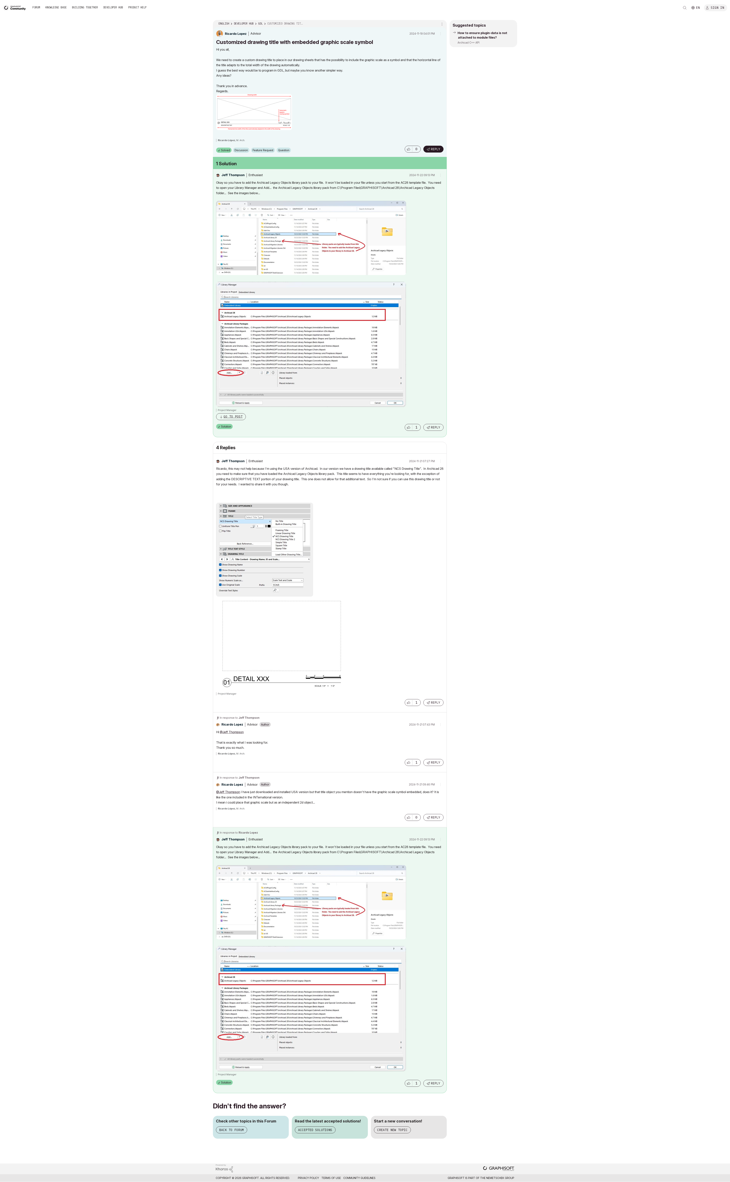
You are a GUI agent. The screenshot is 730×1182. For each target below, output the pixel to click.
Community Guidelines (359, 1178)
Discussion (241, 150)
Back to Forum (231, 1130)
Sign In (717, 7)
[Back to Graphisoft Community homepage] (15, 7)
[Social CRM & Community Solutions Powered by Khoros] (224, 1168)
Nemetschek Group (500, 1178)
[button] (408, 149)
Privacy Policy (308, 1178)
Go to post (233, 416)
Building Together (85, 7)
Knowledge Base (56, 7)
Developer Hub (113, 7)
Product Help (137, 7)
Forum (36, 7)
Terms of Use (331, 1178)
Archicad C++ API (468, 42)
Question (283, 150)
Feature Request (263, 150)
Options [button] (441, 24)
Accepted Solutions (315, 1130)
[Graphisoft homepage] (498, 1169)
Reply (435, 149)
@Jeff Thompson (232, 732)
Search (685, 8)
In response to (239, 717)
